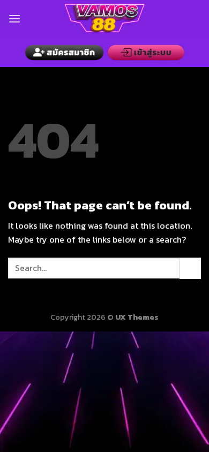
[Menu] (14, 18)
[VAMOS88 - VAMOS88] (104, 19)
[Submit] (190, 268)
